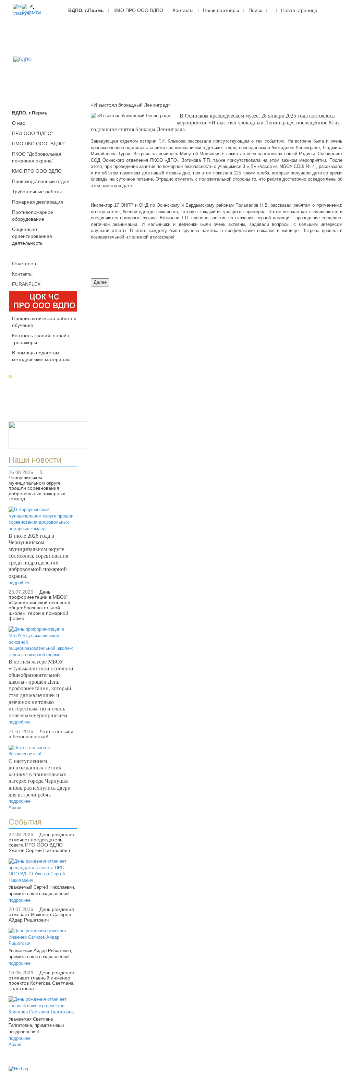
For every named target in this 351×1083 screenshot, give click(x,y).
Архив (15, 807)
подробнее (20, 582)
